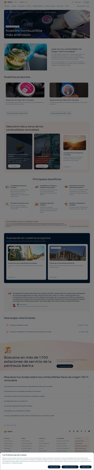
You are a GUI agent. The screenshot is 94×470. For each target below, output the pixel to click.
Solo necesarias (54, 467)
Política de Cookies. (17, 463)
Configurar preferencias (70, 467)
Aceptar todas (85, 467)
